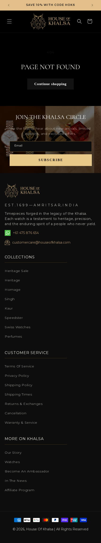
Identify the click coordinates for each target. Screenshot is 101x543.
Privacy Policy (17, 375)
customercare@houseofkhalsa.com (41, 242)
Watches (12, 462)
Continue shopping (50, 84)
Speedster (14, 318)
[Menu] (9, 21)
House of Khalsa (39, 529)
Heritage (12, 280)
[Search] (79, 21)
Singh (10, 299)
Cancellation (15, 413)
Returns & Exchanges (24, 404)
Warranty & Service (21, 422)
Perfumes (13, 336)
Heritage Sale (17, 271)
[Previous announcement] (9, 5)
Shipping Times (18, 394)
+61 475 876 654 (26, 233)
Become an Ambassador (27, 471)
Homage (13, 289)
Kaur (9, 308)
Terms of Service (19, 366)
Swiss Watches (18, 327)
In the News (16, 481)
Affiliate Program (19, 490)
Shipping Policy (18, 385)
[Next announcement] (92, 5)
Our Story (13, 452)
